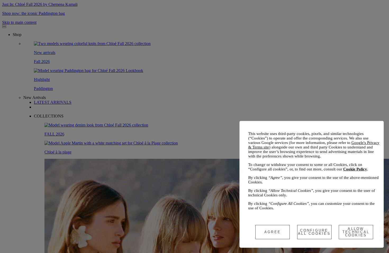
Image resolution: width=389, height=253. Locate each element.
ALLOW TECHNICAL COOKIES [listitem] (356, 232)
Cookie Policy (355, 169)
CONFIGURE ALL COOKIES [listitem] (314, 232)
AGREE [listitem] (272, 232)
